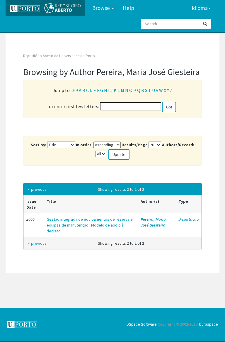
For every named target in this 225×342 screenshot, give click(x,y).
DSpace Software (142, 324)
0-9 (74, 90)
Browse (101, 7)
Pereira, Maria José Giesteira (153, 222)
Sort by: (38, 144)
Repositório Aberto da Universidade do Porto (59, 55)
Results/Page (135, 144)
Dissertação (188, 219)
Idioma (200, 7)
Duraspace (208, 324)
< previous (37, 189)
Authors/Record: (178, 144)
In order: (84, 144)
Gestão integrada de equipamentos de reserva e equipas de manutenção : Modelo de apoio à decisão (90, 225)
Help (128, 7)
